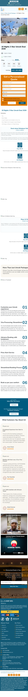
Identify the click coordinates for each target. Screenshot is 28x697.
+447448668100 (10, 5)
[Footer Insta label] (11, 675)
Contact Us (4, 627)
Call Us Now (14, 414)
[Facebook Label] (10, 1)
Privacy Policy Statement (21, 631)
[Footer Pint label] (19, 675)
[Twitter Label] (14, 1)
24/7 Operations (5, 631)
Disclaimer (4, 637)
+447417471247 (17, 5)
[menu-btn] (25, 9)
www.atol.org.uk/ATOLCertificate (7, 689)
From (16, 60)
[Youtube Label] (16, 1)
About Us (3, 603)
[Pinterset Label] (17, 1)
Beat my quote (5, 635)
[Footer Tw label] (14, 675)
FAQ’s (3, 633)
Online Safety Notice (6, 639)
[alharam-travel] (2, 9)
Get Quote (14, 405)
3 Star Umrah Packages (10, 13)
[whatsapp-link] (19, 9)
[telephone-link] (22, 9)
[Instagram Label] (12, 1)
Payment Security (19, 633)
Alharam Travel (5, 623)
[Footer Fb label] (9, 675)
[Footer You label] (17, 675)
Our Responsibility (19, 635)
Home (2, 13)
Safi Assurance (19, 629)
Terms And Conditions (20, 627)
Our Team (4, 629)
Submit (22, 103)
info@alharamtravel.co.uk (7, 652)
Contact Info (4, 648)
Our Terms (18, 623)
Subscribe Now (14, 586)
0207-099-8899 (17, 70)
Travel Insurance (19, 625)
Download (18, 637)
